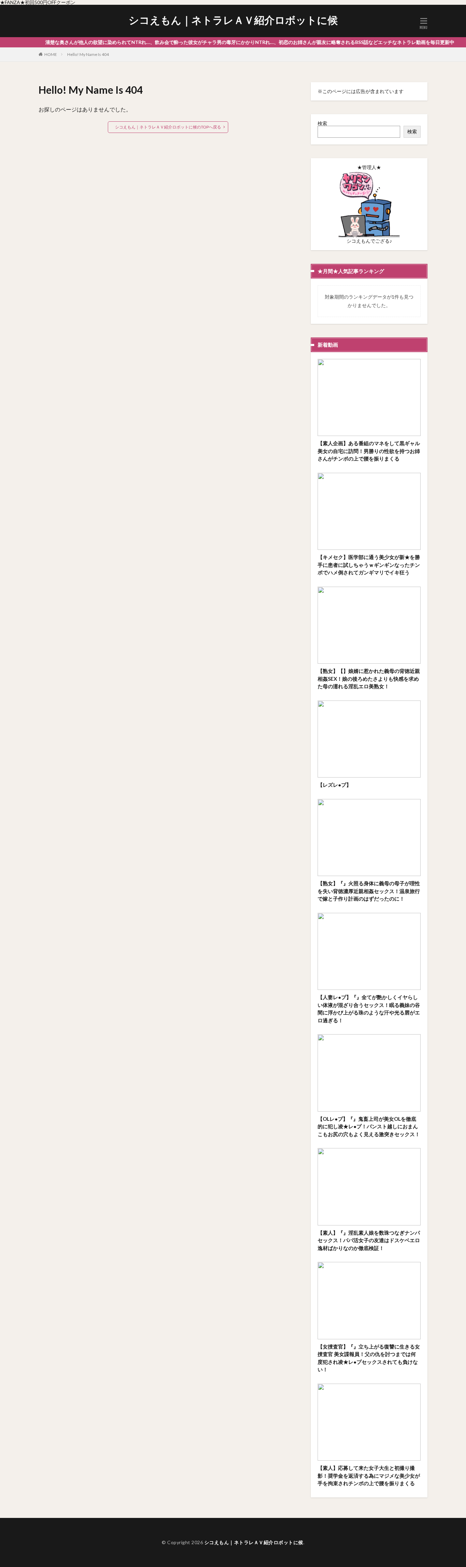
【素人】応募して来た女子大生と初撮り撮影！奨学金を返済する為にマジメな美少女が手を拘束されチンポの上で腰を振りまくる (369, 1475)
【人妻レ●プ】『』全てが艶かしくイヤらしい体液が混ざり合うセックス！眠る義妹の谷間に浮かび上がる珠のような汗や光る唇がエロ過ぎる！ (369, 1008)
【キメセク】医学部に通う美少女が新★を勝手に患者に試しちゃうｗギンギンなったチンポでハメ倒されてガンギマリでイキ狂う (369, 564)
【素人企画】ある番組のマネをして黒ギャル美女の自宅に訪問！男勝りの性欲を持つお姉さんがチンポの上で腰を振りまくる (369, 451)
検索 (322, 123)
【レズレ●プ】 (334, 785)
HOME (50, 54)
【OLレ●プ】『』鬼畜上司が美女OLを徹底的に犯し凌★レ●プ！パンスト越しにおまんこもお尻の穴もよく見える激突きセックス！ (369, 1126)
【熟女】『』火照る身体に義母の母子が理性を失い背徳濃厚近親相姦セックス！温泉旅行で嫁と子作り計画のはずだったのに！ (369, 891)
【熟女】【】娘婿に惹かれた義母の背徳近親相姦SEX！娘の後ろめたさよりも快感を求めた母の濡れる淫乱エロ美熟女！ (369, 678)
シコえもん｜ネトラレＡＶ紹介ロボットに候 (233, 20)
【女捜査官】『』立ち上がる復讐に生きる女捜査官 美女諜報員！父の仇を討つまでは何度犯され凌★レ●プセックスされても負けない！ (369, 1358)
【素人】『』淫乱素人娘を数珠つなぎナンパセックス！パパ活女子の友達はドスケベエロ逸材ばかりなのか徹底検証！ (369, 1240)
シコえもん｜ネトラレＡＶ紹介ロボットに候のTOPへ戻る (168, 127)
